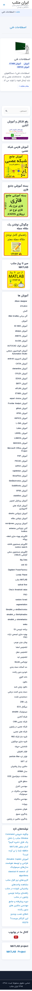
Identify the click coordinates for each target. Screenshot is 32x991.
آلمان (25, 311)
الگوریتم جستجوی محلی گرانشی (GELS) (17, 553)
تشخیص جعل (21, 652)
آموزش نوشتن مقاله (19, 518)
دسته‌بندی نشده (20, 696)
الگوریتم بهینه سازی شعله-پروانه (16, 538)
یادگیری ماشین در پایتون (17, 819)
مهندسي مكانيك (20, 799)
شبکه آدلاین (22, 716)
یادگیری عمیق (21, 814)
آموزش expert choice (18, 398)
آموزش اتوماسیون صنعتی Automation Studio (16, 352)
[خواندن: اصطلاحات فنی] (22, 48)
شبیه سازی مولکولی (19, 741)
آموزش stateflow (20, 495)
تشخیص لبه (22, 657)
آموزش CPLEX (21, 373)
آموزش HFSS (21, 413)
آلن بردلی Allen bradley (17, 316)
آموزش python (21, 465)
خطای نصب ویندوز (19, 914)
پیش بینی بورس (20, 642)
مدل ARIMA (22, 771)
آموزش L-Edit (21, 423)
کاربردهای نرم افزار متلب (17, 880)
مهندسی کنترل (21, 786)
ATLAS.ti (23, 306)
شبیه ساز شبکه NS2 (19, 736)
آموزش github (21, 408)
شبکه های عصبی (20, 731)
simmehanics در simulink (17, 619)
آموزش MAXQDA (20, 443)
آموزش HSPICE (23, 67)
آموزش (26, 63)
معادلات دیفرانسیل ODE (17, 776)
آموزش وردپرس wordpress (16, 523)
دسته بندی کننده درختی (17, 691)
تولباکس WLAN (21, 662)
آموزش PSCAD (21, 461)
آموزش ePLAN (21, 388)
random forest (21, 599)
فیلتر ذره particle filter (18, 756)
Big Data (23, 559)
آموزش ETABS (15, 63)
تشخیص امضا (21, 647)
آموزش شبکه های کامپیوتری (20, 507)
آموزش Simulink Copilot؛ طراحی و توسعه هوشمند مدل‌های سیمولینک (16, 863)
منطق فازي (22, 781)
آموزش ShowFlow (20, 475)
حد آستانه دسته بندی (18, 667)
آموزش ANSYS (21, 336)
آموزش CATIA (21, 363)
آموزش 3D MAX (20, 326)
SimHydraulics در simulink (17, 614)
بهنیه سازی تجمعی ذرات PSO (17, 636)
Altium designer (21, 301)
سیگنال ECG (22, 706)
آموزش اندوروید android (17, 358)
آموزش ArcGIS (21, 340)
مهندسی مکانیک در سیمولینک (19, 793)
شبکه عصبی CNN (20, 721)
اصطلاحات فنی (22, 59)
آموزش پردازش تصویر (18, 500)
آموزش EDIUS (21, 378)
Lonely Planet (21, 574)
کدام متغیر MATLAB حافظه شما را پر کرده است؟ (18, 850)
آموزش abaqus (21, 331)
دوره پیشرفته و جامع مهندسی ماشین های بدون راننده (18, 905)
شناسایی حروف (21, 746)
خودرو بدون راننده (20, 672)
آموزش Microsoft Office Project (17, 450)
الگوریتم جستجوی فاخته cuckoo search (17, 546)
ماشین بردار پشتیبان (19, 766)
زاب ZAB (23, 701)
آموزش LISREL (21, 433)
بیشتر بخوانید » (24, 86)
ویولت (24, 804)
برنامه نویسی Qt (20, 629)
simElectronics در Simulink (16, 609)
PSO (25, 594)
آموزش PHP (22, 456)
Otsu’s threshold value (18, 589)
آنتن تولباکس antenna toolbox (18, 530)
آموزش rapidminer (20, 470)
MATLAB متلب (21, 579)
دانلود (25, 682)
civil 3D (24, 564)
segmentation (21, 604)
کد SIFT (24, 761)
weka (25, 624)
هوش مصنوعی (21, 809)
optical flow (22, 584)
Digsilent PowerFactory (17, 569)
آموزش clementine (19, 368)
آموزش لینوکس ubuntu (18, 513)
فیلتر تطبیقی (22, 751)
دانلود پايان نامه (20, 687)
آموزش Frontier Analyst (17, 403)
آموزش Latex (22, 428)
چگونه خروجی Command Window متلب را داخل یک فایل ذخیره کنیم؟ (16, 838)
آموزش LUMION (20, 438)
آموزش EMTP (21, 383)
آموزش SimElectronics (18, 480)
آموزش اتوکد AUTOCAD (17, 345)
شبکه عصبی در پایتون (18, 726)
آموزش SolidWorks (19, 485)
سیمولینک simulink (19, 711)
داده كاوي (23, 677)
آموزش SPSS (21, 490)
